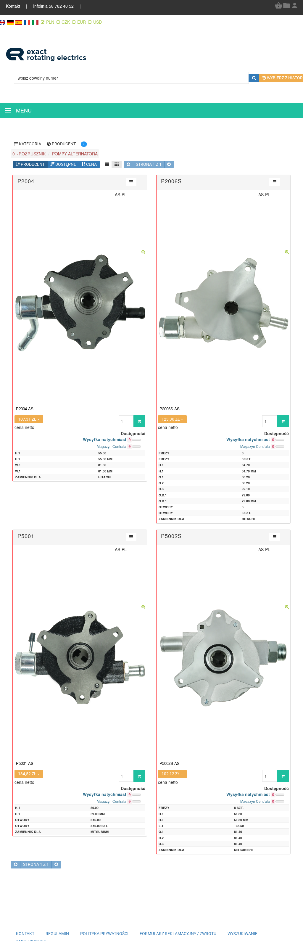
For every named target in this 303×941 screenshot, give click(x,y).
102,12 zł (171, 773)
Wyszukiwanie (242, 933)
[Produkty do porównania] (287, 8)
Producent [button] (63, 143)
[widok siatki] (117, 164)
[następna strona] (169, 164)
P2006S (171, 181)
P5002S (171, 536)
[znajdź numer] (254, 78)
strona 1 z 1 (149, 164)
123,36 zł (171, 419)
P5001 (25, 536)
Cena (91, 164)
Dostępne (65, 164)
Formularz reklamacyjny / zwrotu (178, 933)
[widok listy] (107, 164)
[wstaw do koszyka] (139, 421)
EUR (81, 22)
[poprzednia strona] (128, 164)
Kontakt (13, 6)
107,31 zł (27, 419)
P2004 (25, 181)
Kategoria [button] (29, 143)
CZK (66, 22)
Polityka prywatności (104, 933)
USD (97, 22)
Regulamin (57, 933)
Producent (32, 164)
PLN (50, 22)
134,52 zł (27, 773)
